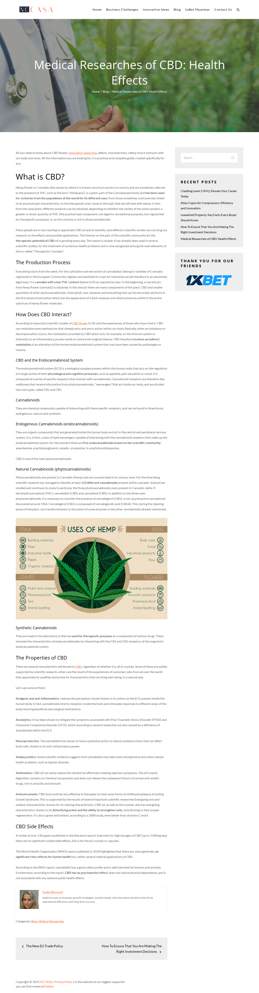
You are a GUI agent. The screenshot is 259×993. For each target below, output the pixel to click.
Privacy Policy (63, 982)
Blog (177, 9)
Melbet (49, 986)
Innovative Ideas (156, 9)
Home (97, 9)
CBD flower (80, 323)
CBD (78, 666)
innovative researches (83, 152)
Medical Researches (51, 921)
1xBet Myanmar (197, 9)
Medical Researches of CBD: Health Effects (208, 238)
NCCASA (46, 982)
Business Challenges (122, 9)
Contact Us (223, 9)
